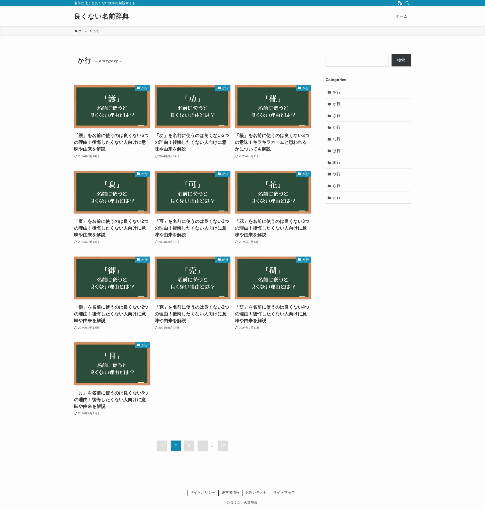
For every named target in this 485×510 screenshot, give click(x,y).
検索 (401, 60)
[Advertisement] (368, 249)
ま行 (336, 162)
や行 (336, 174)
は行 (336, 151)
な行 (336, 139)
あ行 (336, 92)
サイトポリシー (203, 492)
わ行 (336, 197)
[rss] (400, 3)
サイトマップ (284, 492)
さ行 (336, 115)
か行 (336, 104)
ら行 (336, 185)
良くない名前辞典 (101, 16)
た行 (336, 127)
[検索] (407, 3)
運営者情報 (230, 492)
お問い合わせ (256, 492)
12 (223, 445)
